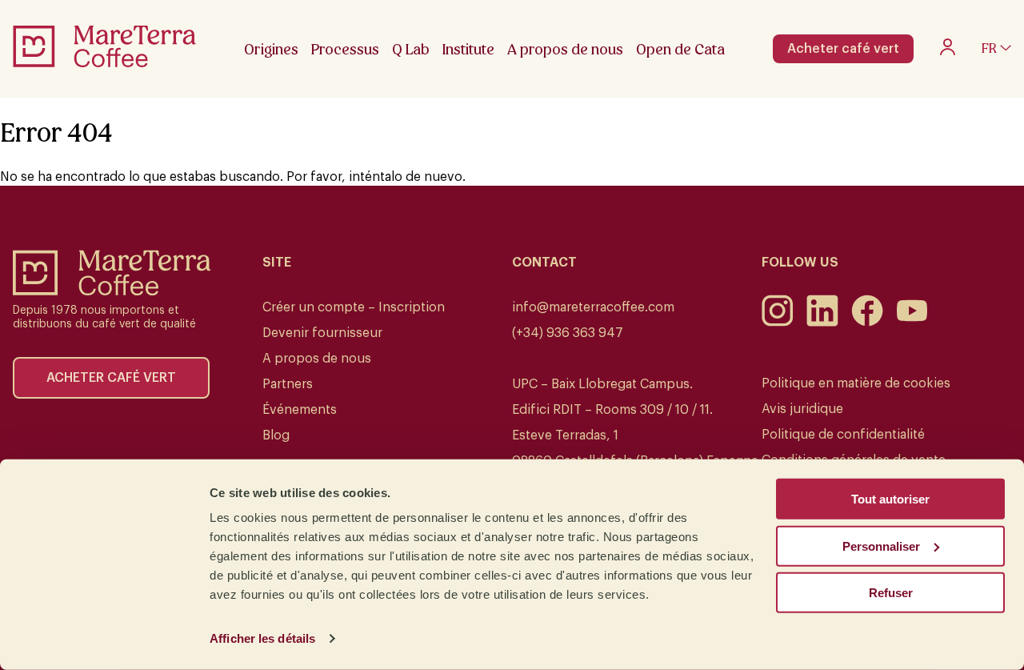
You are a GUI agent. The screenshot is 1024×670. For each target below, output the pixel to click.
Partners (287, 384)
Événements (299, 409)
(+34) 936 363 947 (567, 333)
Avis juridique (802, 409)
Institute (468, 49)
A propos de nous (316, 358)
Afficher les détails (262, 638)
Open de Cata (680, 49)
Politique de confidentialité (843, 434)
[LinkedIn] (822, 322)
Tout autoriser (890, 499)
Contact (544, 262)
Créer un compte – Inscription (353, 307)
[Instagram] (778, 322)
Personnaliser (881, 545)
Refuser (891, 593)
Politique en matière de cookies (856, 383)
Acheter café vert (843, 48)
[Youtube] (912, 322)
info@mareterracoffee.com (593, 307)
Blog (276, 435)
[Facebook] (867, 322)
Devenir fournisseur (322, 333)
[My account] (947, 51)
